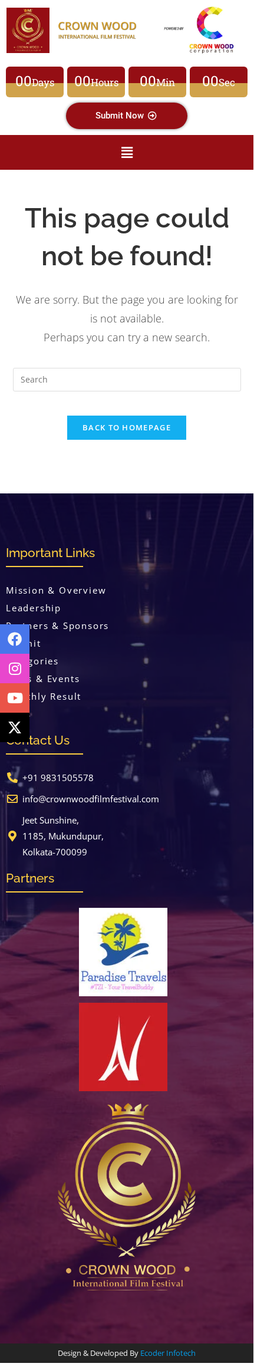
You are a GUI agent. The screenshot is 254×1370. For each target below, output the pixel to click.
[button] (127, 152)
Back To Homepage (127, 427)
